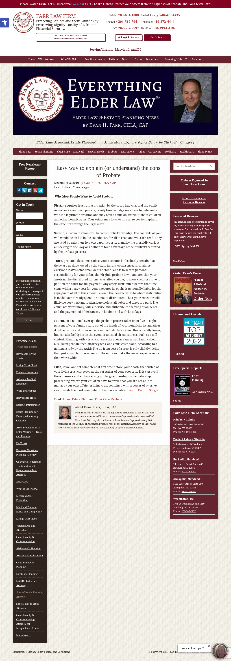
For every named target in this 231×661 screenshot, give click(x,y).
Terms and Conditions (58, 651)
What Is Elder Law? (27, 488)
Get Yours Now (203, 392)
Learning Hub (173, 59)
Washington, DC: (183, 499)
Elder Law (25, 151)
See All (180, 353)
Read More (179, 261)
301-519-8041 (128, 21)
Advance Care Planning (29, 555)
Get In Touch (157, 37)
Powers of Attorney (27, 372)
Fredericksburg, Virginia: (189, 439)
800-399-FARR (164, 28)
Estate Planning (44, 151)
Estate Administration (28, 404)
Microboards (23, 635)
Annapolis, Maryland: (187, 479)
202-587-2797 (128, 28)
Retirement (127, 151)
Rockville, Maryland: (186, 459)
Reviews (134, 37)
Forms (138, 59)
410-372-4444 (164, 21)
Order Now (203, 298)
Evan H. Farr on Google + (144, 390)
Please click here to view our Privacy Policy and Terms (29, 309)
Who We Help (69, 59)
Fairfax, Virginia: (184, 419)
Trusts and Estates (26, 346)
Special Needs (96, 151)
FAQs (112, 59)
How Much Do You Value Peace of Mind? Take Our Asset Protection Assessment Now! (71, 37)
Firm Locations (194, 59)
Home (31, 59)
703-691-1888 (128, 15)
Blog (124, 59)
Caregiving (154, 151)
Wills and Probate (26, 390)
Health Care (187, 151)
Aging (141, 151)
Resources (152, 59)
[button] (4, 22)
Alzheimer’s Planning (28, 548)
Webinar (78, 4)
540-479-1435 (169, 15)
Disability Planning (27, 573)
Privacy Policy (35, 651)
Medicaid (78, 151)
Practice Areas (93, 59)
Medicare (170, 151)
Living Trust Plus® (26, 365)
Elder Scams (205, 151)
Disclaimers (19, 651)
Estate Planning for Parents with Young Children (27, 416)
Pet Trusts (21, 443)
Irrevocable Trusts (26, 397)
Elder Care (63, 151)
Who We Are (46, 59)
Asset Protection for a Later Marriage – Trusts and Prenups (29, 432)
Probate (112, 151)
